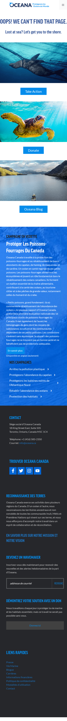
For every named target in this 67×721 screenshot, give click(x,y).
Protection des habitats (23, 396)
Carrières (11, 673)
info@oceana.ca (27, 442)
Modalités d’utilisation (18, 684)
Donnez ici (35, 625)
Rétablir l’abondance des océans (28, 390)
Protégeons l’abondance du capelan (30, 375)
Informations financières (19, 677)
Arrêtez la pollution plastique (27, 369)
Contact (10, 688)
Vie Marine (12, 665)
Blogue (10, 669)
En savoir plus (15, 350)
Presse (9, 662)
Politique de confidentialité (20, 680)
